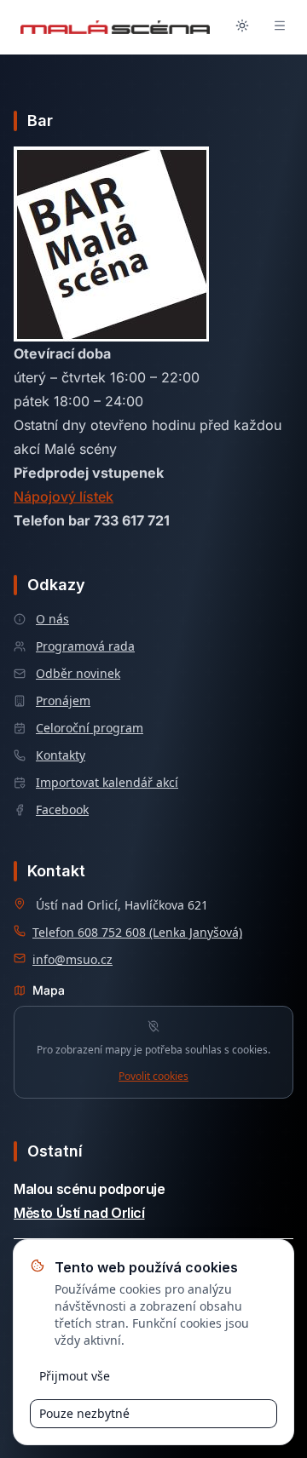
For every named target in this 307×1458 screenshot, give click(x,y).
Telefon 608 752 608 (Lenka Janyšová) (137, 932)
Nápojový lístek (63, 496)
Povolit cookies (153, 1076)
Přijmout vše (74, 1376)
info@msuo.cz (72, 959)
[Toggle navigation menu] (279, 27)
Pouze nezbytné (84, 1413)
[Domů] (115, 27)
